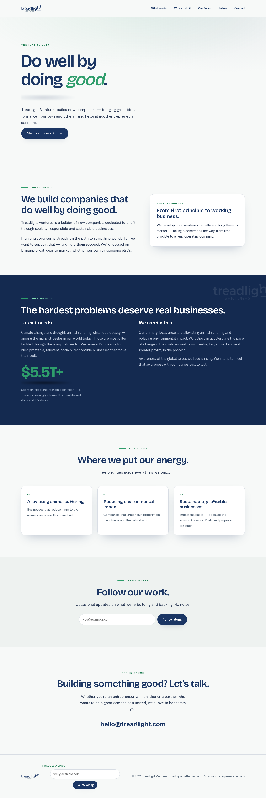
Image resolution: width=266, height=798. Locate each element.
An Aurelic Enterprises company (224, 776)
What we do (159, 8)
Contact (239, 8)
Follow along (172, 619)
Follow (223, 8)
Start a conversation (45, 133)
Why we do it (182, 8)
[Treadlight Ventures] (31, 8)
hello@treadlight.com (133, 724)
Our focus (204, 8)
